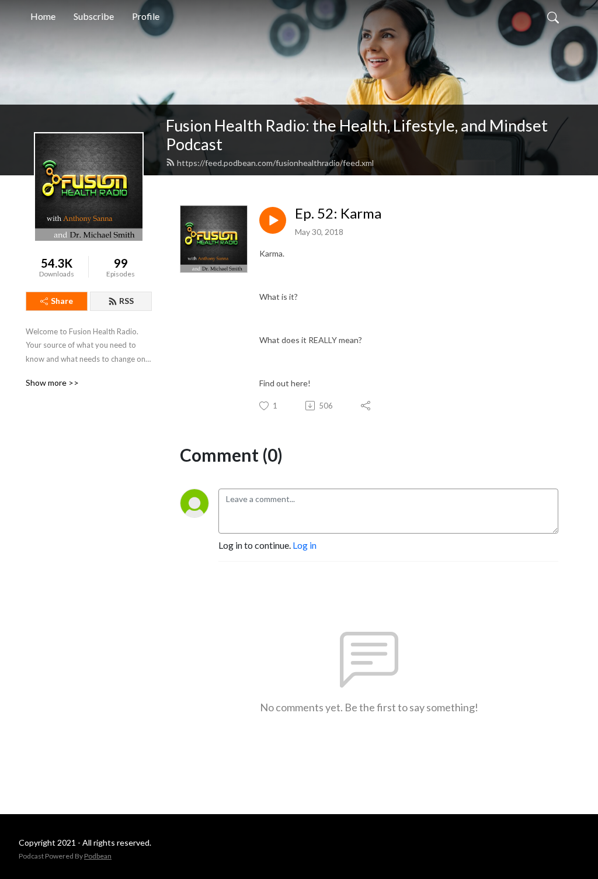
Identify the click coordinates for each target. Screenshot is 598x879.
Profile (145, 16)
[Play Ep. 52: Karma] (272, 220)
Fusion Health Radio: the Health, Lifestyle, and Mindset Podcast (357, 135)
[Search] (553, 16)
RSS (126, 301)
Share (62, 301)
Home (42, 16)
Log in (305, 545)
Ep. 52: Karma (338, 213)
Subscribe (94, 16)
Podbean (98, 856)
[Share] (366, 405)
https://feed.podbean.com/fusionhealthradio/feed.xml (275, 163)
